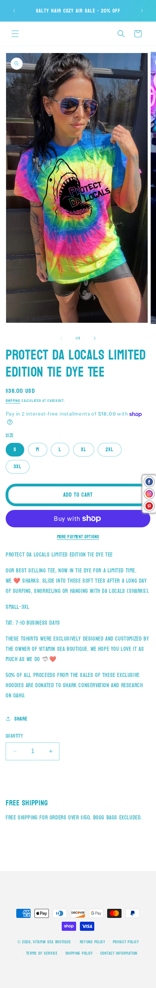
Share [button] (21, 719)
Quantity (14, 736)
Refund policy (92, 942)
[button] (15, 33)
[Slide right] (94, 338)
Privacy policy (126, 942)
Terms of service (42, 953)
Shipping (13, 400)
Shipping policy (79, 953)
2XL (110, 449)
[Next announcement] (142, 10)
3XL (18, 466)
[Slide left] (61, 338)
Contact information (118, 953)
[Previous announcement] (14, 10)
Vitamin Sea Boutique (52, 941)
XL (83, 449)
